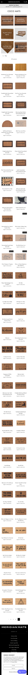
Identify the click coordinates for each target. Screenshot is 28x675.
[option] (14, 6)
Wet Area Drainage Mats (14, 645)
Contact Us (14, 631)
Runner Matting (14, 640)
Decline (13, 668)
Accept (13, 665)
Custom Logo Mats (14, 643)
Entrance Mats (14, 636)
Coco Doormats (14, 638)
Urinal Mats (14, 649)
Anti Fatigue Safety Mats (14, 647)
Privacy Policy (14, 662)
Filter (5, 56)
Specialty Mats (14, 652)
